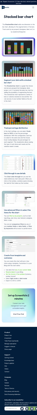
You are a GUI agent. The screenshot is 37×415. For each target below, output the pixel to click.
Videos (6, 369)
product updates (29, 403)
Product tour (8, 335)
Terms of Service (9, 388)
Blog (5, 380)
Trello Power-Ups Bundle (11, 341)
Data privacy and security (11, 391)
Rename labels (10, 272)
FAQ (5, 366)
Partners (6, 385)
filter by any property (15, 216)
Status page (8, 349)
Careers (6, 383)
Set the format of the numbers (15, 274)
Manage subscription (10, 343)
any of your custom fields (23, 270)
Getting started (9, 357)
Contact (6, 371)
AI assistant (7, 338)
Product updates (9, 363)
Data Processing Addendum (12, 394)
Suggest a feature (9, 346)
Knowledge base (9, 360)
